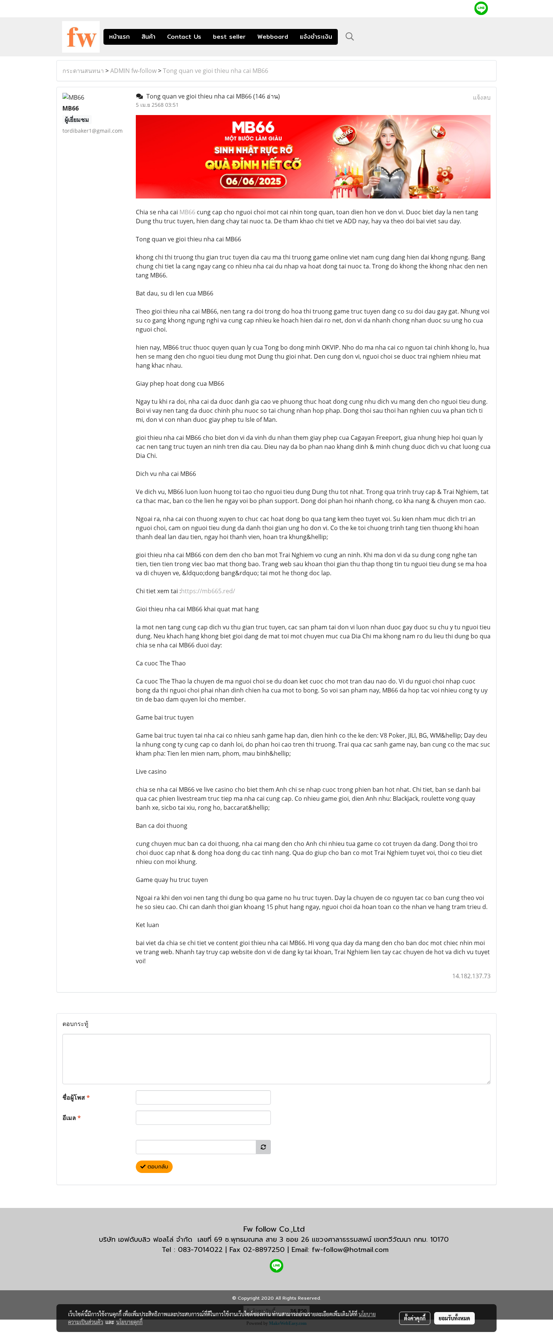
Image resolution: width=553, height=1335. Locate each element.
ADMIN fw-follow (133, 71)
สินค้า (148, 36)
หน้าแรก (119, 36)
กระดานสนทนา (83, 71)
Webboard (272, 36)
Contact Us (184, 36)
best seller (229, 36)
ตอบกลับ (157, 1167)
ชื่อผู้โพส (76, 1097)
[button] (350, 36)
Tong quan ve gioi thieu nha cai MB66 (215, 71)
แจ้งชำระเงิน (316, 36)
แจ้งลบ (482, 97)
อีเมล (71, 1118)
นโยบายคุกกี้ (129, 1321)
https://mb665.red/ (208, 591)
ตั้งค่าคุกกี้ (414, 1318)
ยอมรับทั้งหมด (454, 1318)
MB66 (187, 212)
